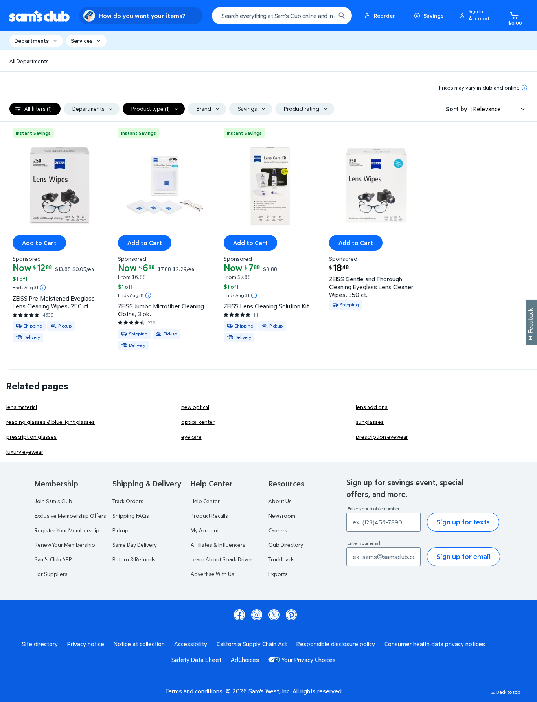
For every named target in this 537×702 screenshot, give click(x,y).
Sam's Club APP (53, 559)
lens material (21, 407)
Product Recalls (209, 515)
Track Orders (127, 501)
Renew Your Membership (65, 544)
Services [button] (81, 40)
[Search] (341, 15)
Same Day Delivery (134, 544)
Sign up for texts (463, 522)
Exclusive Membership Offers (70, 515)
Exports (278, 573)
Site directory (40, 644)
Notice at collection (139, 644)
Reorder (384, 15)
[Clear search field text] (323, 15)
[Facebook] (239, 614)
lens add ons (372, 407)
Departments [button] (31, 40)
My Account (205, 530)
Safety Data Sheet (196, 659)
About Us (280, 501)
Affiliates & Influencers (218, 544)
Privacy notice (85, 644)
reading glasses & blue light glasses (50, 421)
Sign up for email (463, 556)
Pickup (120, 530)
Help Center (205, 501)
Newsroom (281, 515)
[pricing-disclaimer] (524, 87)
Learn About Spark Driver (221, 559)
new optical (195, 407)
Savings (433, 15)
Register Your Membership (67, 530)
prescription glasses (31, 436)
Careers (277, 530)
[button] (476, 15)
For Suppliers (51, 573)
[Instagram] (256, 614)
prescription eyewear (382, 436)
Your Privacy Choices (308, 659)
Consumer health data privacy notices (434, 644)
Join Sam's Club (53, 501)
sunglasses (370, 421)
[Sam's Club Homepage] (39, 16)
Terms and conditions (194, 691)
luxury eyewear (24, 451)
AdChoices (245, 659)
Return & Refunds (134, 559)
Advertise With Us (212, 573)
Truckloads (281, 559)
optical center (198, 421)
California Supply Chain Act (252, 644)
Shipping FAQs (130, 515)
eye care (191, 436)
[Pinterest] (291, 614)
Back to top (508, 692)
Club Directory (285, 544)
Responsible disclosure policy (335, 644)
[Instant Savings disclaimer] (43, 287)
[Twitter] (274, 614)
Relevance (487, 108)
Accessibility (190, 644)
